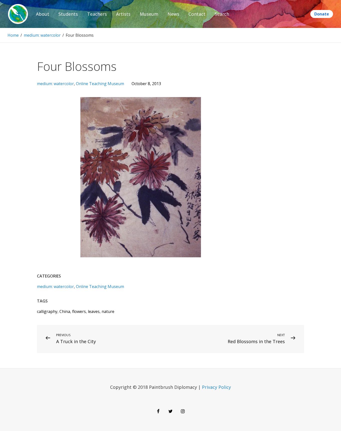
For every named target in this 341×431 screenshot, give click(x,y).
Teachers (97, 14)
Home (13, 35)
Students (68, 14)
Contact (196, 14)
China (64, 311)
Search (222, 14)
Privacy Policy (216, 387)
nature (108, 311)
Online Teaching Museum (100, 83)
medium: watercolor (42, 35)
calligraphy (47, 311)
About (42, 14)
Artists (123, 14)
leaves (94, 311)
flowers (79, 311)
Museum (149, 14)
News (173, 14)
